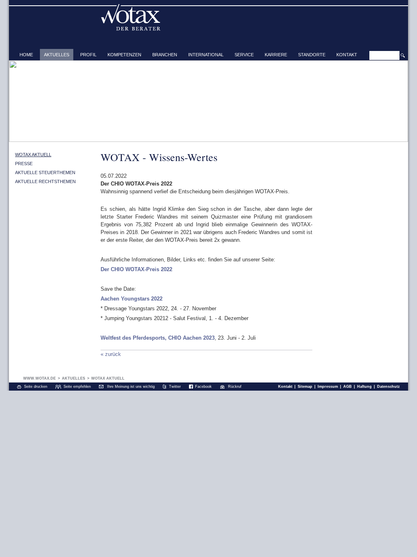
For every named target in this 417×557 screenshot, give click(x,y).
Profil (88, 54)
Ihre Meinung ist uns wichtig (131, 387)
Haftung (364, 387)
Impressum (328, 387)
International (206, 54)
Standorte (311, 54)
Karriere (276, 54)
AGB (347, 387)
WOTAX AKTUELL (33, 154)
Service (244, 54)
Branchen (164, 54)
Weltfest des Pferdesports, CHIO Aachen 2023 (158, 338)
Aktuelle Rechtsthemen (45, 181)
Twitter (175, 387)
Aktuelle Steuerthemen (45, 172)
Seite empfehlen (77, 387)
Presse (24, 163)
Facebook (203, 387)
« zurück (111, 354)
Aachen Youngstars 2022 (131, 299)
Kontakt (346, 54)
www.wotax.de (39, 378)
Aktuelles (56, 54)
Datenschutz (388, 387)
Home (26, 54)
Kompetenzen (124, 54)
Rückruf (234, 387)
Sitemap (305, 387)
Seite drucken (35, 387)
